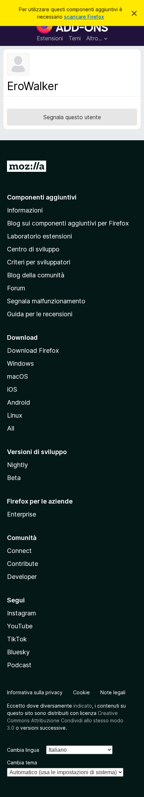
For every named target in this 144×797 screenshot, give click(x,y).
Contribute (22, 563)
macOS (17, 376)
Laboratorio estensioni (39, 236)
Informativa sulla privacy (35, 692)
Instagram (21, 613)
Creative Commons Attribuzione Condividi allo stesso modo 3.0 (65, 720)
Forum (16, 288)
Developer (22, 576)
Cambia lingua (23, 750)
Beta (14, 477)
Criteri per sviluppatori (38, 262)
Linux (14, 415)
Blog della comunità (35, 275)
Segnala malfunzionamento (46, 301)
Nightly (17, 464)
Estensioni (50, 38)
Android (18, 402)
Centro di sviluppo (33, 249)
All (10, 428)
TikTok (17, 639)
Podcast (19, 665)
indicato (82, 706)
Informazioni (25, 210)
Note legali (112, 692)
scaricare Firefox (84, 17)
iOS (12, 389)
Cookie (81, 692)
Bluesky (18, 652)
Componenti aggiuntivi (42, 197)
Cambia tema (22, 762)
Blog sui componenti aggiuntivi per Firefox (68, 223)
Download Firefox (33, 350)
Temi (75, 38)
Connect (19, 550)
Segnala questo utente (72, 117)
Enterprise (21, 514)
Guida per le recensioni (39, 314)
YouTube (20, 626)
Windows (20, 363)
